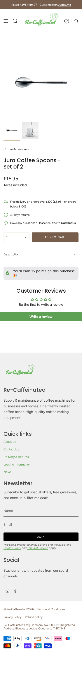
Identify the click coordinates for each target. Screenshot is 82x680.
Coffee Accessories (16, 149)
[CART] (75, 21)
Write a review (41, 317)
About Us (9, 442)
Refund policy (34, 617)
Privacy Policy (12, 548)
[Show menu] (5, 21)
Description (11, 254)
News (7, 472)
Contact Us (11, 449)
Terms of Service (37, 548)
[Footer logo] (19, 371)
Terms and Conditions (51, 609)
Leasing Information (17, 464)
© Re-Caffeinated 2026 (18, 609)
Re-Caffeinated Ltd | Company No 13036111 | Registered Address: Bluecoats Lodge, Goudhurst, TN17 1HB (39, 626)
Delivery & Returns (16, 457)
